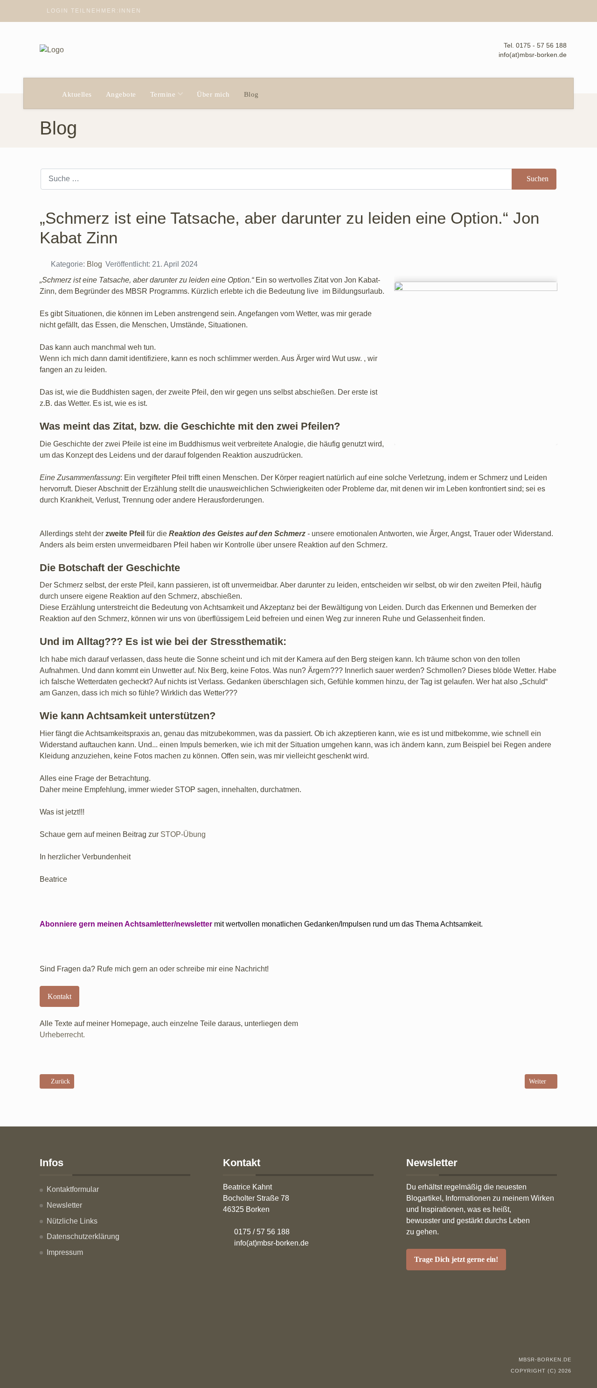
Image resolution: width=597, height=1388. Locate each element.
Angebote (121, 94)
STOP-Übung (183, 834)
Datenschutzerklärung (83, 1236)
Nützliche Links (72, 1221)
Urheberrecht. (62, 1035)
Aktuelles (77, 94)
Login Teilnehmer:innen (94, 10)
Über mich (213, 94)
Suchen (537, 179)
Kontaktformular (73, 1189)
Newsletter (64, 1205)
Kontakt (59, 996)
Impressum (65, 1252)
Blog (251, 94)
